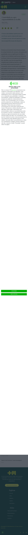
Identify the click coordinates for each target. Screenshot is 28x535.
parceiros (14, 90)
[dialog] (14, 267)
